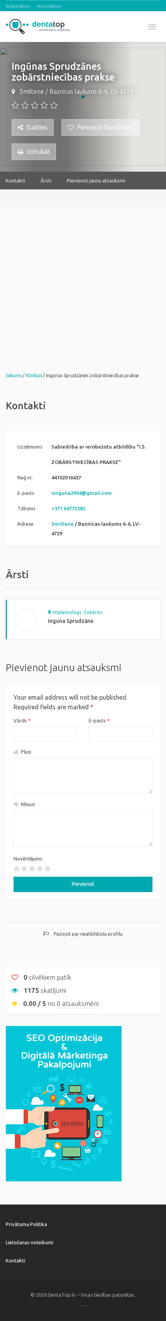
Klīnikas (34, 375)
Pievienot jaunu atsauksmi (96, 180)
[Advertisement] (83, 272)
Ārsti (46, 180)
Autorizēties (49, 6)
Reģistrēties (18, 6)
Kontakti (15, 180)
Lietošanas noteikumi (29, 1242)
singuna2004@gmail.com (81, 493)
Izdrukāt (37, 151)
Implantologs (67, 612)
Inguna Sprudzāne (70, 621)
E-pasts (99, 720)
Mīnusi (27, 804)
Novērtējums (28, 858)
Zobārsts (92, 612)
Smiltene (32, 91)
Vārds (22, 720)
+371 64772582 (68, 508)
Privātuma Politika (26, 1224)
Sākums (14, 375)
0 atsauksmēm (78, 1003)
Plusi (25, 751)
